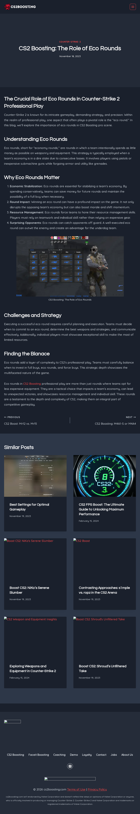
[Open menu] (133, 7)
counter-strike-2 (70, 41)
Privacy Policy (97, 789)
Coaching (59, 754)
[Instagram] (70, 766)
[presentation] (35, 476)
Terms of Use (76, 789)
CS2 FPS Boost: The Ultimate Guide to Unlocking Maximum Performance (101, 509)
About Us (127, 754)
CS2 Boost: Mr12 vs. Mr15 (20, 420)
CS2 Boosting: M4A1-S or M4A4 (115, 420)
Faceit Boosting (39, 754)
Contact (101, 754)
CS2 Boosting (32, 383)
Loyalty (87, 754)
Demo (74, 754)
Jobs (114, 754)
